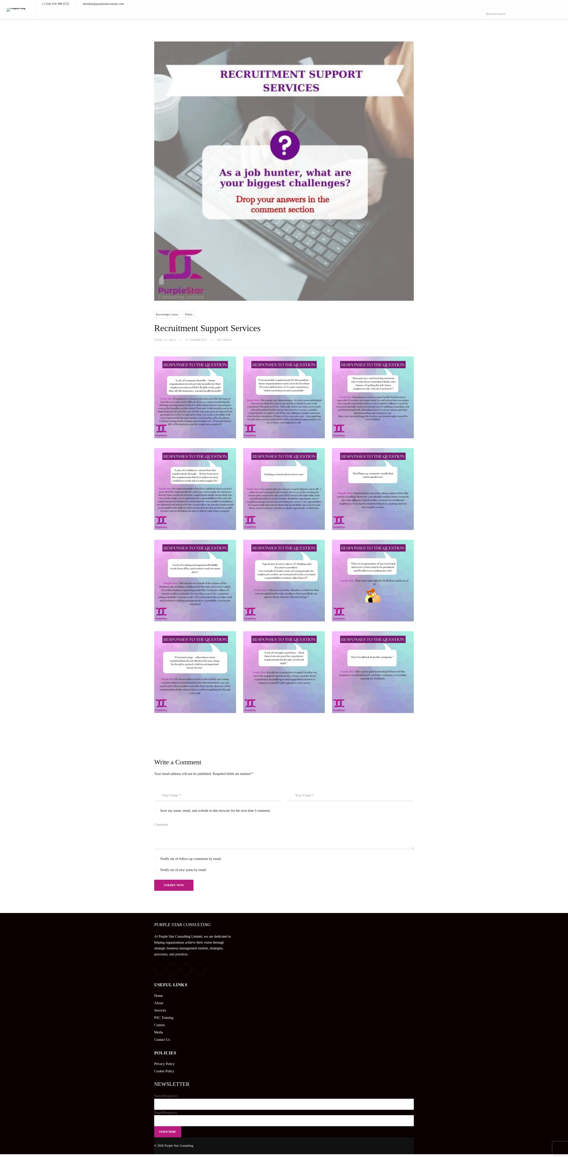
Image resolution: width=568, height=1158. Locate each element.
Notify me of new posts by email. (183, 870)
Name (165, 1096)
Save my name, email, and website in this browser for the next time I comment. (215, 810)
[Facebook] (173, 969)
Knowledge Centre (167, 314)
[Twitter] (159, 969)
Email (165, 1112)
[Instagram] (199, 969)
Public (189, 314)
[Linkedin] (186, 969)
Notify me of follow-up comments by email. (191, 859)
